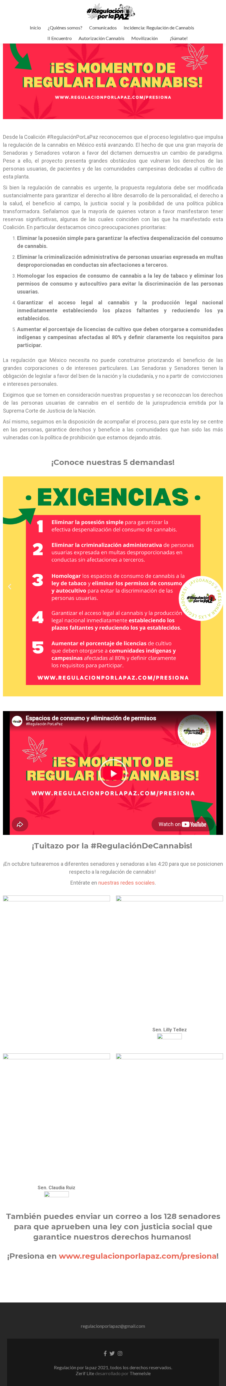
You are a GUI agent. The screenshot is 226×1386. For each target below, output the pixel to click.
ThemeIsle (140, 1373)
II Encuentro (59, 38)
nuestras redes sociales (126, 883)
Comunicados (103, 27)
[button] (113, 773)
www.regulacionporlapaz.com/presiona (138, 1256)
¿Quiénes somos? (65, 27)
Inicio (35, 27)
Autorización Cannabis (101, 38)
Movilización (144, 38)
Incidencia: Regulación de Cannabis (159, 27)
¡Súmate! (179, 38)
